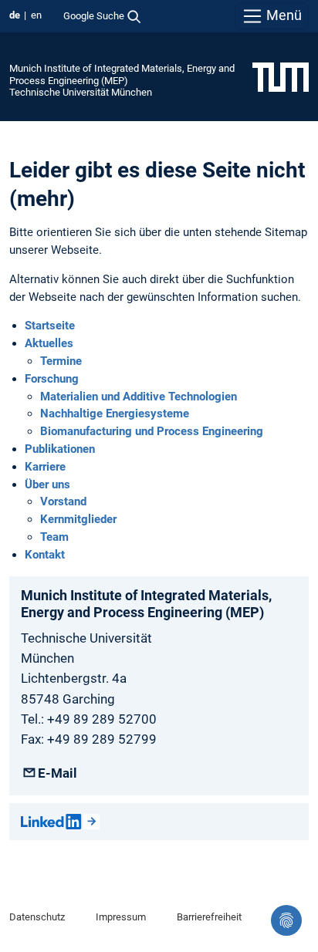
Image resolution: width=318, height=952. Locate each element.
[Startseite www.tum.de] (280, 76)
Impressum (121, 917)
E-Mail (57, 773)
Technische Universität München (80, 92)
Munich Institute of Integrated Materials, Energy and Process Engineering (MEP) (122, 74)
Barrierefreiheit (209, 917)
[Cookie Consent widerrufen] (286, 920)
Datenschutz (37, 917)
